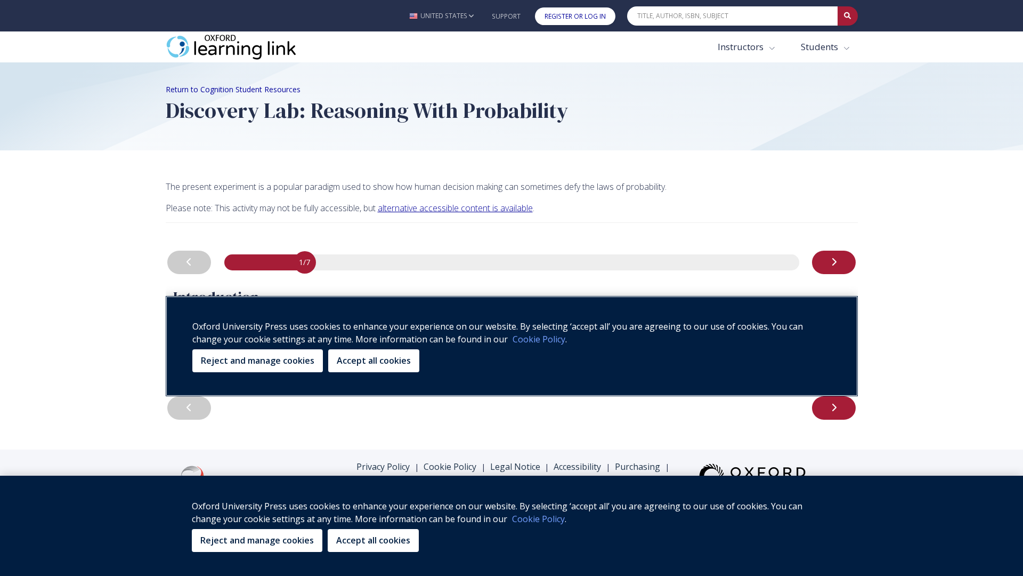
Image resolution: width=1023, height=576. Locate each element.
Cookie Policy (450, 467)
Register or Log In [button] (575, 16)
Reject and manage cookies (257, 540)
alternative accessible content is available (455, 208)
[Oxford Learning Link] (246, 46)
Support (506, 16)
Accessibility (577, 467)
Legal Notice (515, 467)
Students (820, 47)
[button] (441, 16)
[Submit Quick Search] (848, 16)
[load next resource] (834, 262)
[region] (511, 526)
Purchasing (637, 467)
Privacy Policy (383, 467)
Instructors (742, 47)
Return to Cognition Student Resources (233, 89)
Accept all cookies (373, 540)
